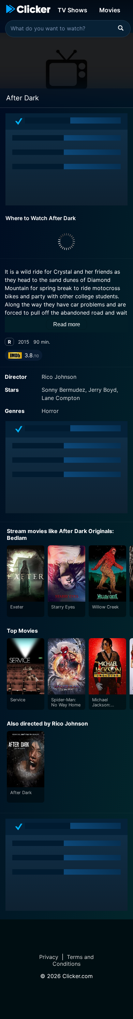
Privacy (48, 956)
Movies (109, 10)
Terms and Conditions (73, 960)
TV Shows (72, 10)
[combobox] (68, 28)
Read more (66, 324)
